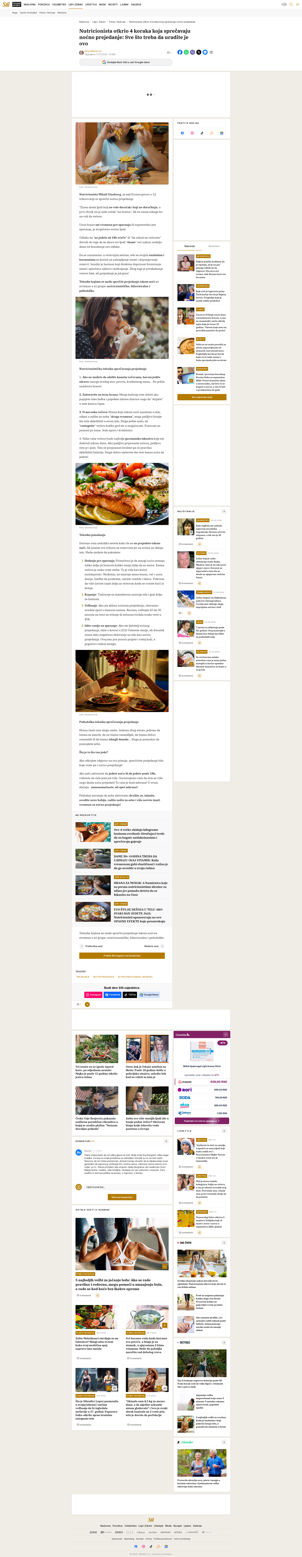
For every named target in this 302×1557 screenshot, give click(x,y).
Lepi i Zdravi (99, 21)
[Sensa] (178, 1532)
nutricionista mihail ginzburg (135, 977)
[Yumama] (192, 1532)
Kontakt (140, 1538)
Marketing (129, 1538)
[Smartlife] (166, 1532)
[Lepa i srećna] (153, 1532)
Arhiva (148, 1538)
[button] (169, 52)
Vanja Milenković (93, 51)
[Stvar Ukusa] (207, 1532)
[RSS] (212, 133)
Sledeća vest (151, 946)
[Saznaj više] (223, 1242)
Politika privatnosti (163, 1538)
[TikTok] (202, 133)
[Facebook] (182, 133)
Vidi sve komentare (122, 1197)
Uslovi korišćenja (182, 1538)
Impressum (117, 1538)
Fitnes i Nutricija (117, 21)
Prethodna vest (94, 946)
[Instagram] (192, 133)
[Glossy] (141, 1532)
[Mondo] (106, 1532)
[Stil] (6, 4)
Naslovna (84, 21)
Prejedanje (83, 977)
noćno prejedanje (103, 977)
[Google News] (221, 133)
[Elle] (130, 1532)
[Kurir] (93, 1532)
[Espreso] (119, 1532)
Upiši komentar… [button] (95, 1187)
